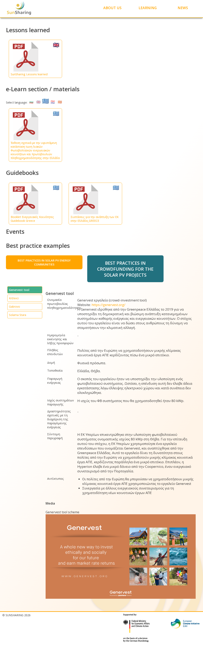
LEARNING (148, 7)
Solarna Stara (17, 315)
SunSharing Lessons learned (29, 74)
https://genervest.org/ (108, 304)
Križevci (14, 298)
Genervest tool (19, 290)
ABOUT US (112, 7)
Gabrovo (14, 306)
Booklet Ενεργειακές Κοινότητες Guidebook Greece (32, 219)
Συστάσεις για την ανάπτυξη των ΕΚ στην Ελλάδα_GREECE (95, 219)
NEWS (183, 7)
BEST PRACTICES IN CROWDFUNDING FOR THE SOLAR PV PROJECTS (125, 269)
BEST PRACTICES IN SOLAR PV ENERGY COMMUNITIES (44, 262)
